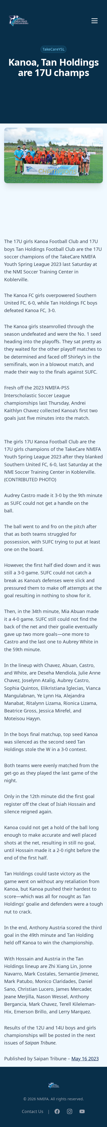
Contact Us (32, 1111)
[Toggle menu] (94, 21)
